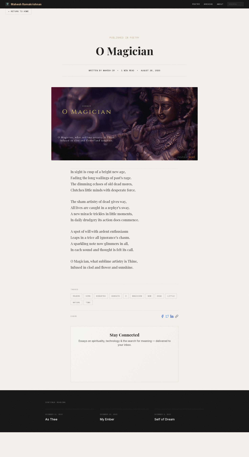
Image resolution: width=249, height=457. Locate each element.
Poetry (196, 4)
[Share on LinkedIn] (172, 316)
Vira (88, 296)
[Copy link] (176, 316)
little (171, 296)
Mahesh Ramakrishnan (26, 4)
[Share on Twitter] (167, 316)
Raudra (76, 296)
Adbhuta (115, 296)
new (149, 296)
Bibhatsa (101, 296)
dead (159, 296)
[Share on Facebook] (162, 316)
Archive (208, 4)
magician (137, 296)
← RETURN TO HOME (18, 11)
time (88, 302)
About (220, 4)
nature (76, 302)
